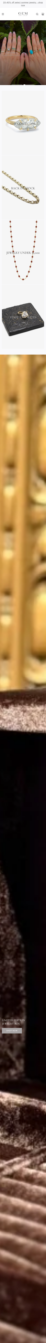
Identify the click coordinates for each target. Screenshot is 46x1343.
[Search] (37, 14)
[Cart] (43, 14)
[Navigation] (3, 14)
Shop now (12, 53)
